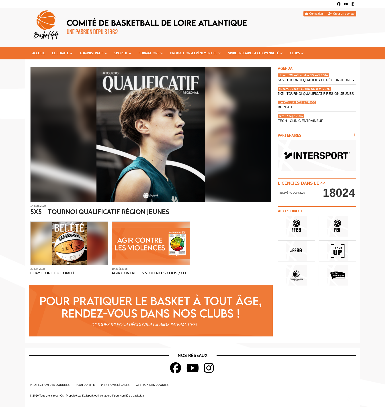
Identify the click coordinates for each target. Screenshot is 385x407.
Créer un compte (343, 13)
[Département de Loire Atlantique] (337, 275)
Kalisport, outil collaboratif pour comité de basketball (113, 395)
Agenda (285, 68)
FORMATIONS (149, 53)
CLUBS (295, 53)
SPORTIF (121, 53)
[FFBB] (296, 226)
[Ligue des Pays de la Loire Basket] (296, 275)
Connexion (316, 13)
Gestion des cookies (152, 385)
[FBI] (337, 226)
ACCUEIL (38, 53)
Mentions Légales (115, 385)
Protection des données (50, 385)
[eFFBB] (296, 250)
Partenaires (289, 135)
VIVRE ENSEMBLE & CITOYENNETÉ (253, 53)
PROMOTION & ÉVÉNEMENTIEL (193, 53)
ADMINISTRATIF (91, 53)
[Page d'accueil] (349, 397)
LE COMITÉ (60, 53)
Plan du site (85, 385)
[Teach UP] (337, 250)
